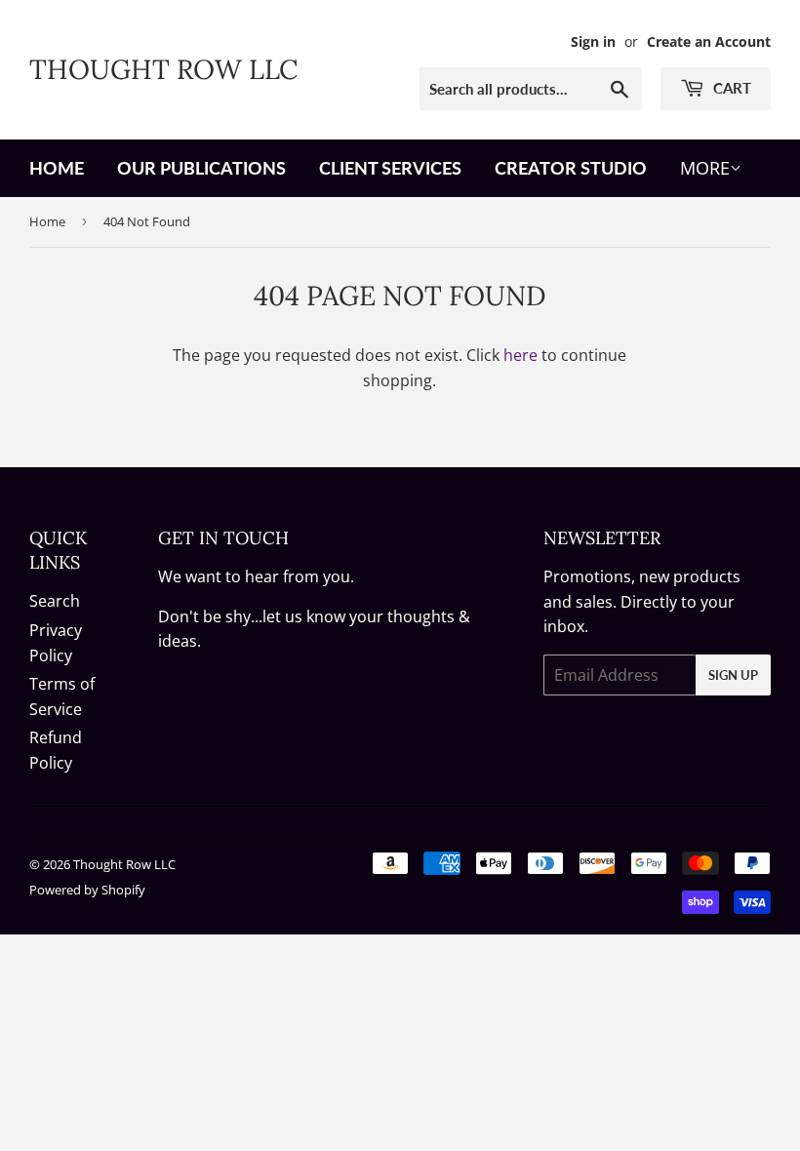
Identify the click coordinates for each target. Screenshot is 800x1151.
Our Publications (201, 168)
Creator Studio (571, 168)
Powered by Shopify (87, 889)
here (520, 355)
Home (56, 168)
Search (54, 601)
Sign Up (733, 675)
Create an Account (709, 41)
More (705, 167)
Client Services (390, 168)
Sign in (593, 41)
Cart (730, 88)
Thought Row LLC (163, 69)
